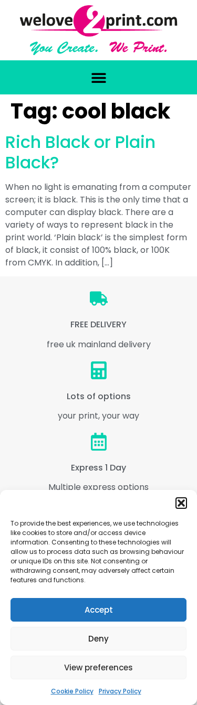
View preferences (98, 667)
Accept (99, 609)
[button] (181, 503)
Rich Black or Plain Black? (80, 152)
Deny (98, 638)
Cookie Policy (72, 691)
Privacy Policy (120, 691)
